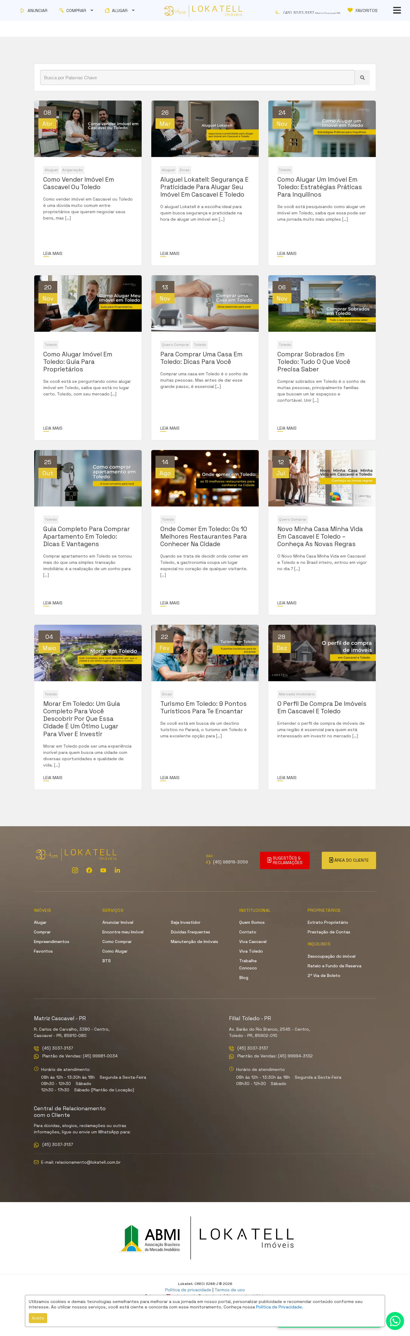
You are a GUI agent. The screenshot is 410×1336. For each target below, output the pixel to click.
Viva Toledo (251, 951)
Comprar (42, 932)
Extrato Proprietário (328, 922)
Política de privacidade (188, 1289)
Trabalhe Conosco (248, 964)
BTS (106, 960)
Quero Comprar (175, 344)
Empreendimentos (51, 941)
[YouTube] (103, 870)
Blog (243, 977)
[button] (309, 10)
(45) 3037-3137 (57, 1048)
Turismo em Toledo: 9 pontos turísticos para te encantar (203, 707)
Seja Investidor (185, 922)
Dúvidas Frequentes (190, 932)
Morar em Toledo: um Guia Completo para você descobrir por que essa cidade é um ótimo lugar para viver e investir (81, 719)
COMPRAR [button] (76, 10)
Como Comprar (117, 941)
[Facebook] (89, 870)
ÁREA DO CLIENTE (351, 860)
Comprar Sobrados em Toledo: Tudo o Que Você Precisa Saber (313, 361)
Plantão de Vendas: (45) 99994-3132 (274, 1056)
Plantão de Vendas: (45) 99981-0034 (79, 1056)
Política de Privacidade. (279, 1307)
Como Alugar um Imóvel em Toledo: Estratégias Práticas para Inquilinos (319, 187)
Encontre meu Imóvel (122, 932)
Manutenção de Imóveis (194, 941)
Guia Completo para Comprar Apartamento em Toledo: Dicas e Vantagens (86, 536)
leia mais (52, 253)
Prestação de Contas (329, 932)
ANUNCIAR (36, 10)
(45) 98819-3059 (230, 862)
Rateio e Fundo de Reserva (334, 966)
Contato (247, 932)
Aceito (38, 1318)
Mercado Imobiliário (297, 694)
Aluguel (51, 170)
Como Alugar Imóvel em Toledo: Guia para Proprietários (77, 361)
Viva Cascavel (253, 941)
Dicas (184, 170)
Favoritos (43, 951)
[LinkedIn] (117, 870)
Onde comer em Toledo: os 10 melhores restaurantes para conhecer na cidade (203, 536)
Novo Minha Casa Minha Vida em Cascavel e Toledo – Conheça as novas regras (320, 536)
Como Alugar (115, 951)
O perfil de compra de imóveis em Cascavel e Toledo (321, 707)
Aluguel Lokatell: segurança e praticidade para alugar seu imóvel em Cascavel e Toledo (204, 187)
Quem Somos (252, 922)
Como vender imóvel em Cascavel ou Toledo (78, 183)
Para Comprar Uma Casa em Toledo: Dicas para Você (201, 357)
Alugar (40, 922)
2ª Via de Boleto (324, 975)
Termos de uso (230, 1289)
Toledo (285, 170)
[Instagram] (75, 870)
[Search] (362, 77)
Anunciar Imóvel (117, 922)
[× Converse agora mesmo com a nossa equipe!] (395, 1321)
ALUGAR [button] (120, 10)
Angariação (72, 170)
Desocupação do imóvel (331, 956)
